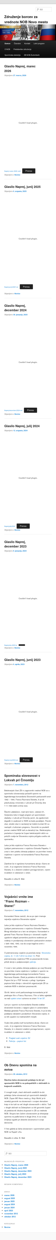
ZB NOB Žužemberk (31, 55)
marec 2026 (9, 1195)
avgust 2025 (9, 1198)
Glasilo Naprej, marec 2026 (16, 1165)
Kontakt (27, 43)
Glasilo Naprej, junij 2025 (22, 186)
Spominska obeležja (13, 55)
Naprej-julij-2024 (9, 526)
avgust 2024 (9, 1204)
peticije (33, 961)
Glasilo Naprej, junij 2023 (22, 659)
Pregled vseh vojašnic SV (19, 1038)
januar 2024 (9, 1207)
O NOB (7, 49)
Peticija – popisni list (17, 1041)
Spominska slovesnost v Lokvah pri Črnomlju (22, 777)
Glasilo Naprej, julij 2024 (22, 426)
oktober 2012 (10, 1216)
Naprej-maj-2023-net (11, 760)
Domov (7, 43)
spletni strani (16, 998)
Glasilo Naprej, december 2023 (15, 544)
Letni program (39, 43)
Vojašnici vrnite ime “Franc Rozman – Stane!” (18, 901)
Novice (17, 174)
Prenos (28, 170)
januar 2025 (9, 1201)
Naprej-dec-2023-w (10, 645)
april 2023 (8, 1210)
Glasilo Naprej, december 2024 (15, 307)
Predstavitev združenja (22, 49)
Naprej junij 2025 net (11, 287)
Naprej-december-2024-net (13, 410)
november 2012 (11, 1213)
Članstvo (17, 43)
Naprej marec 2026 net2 (12, 171)
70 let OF (41, 998)
